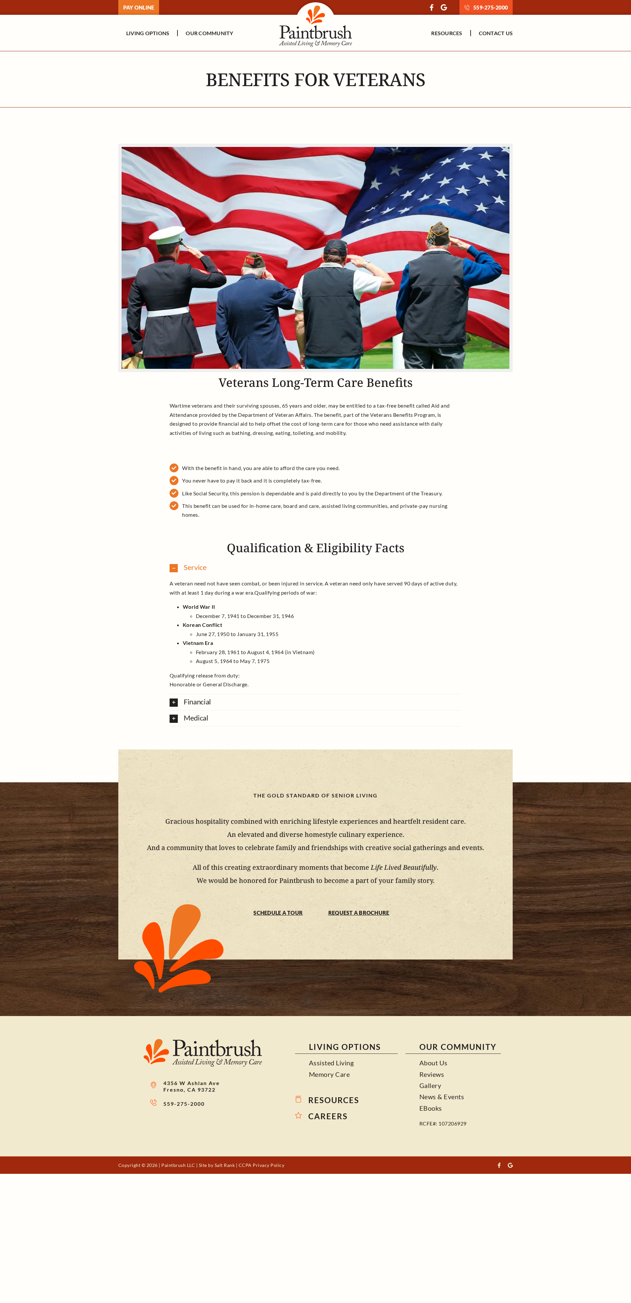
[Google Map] (444, 7)
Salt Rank (225, 1165)
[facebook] (432, 7)
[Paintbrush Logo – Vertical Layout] (315, 5)
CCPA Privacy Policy (262, 1165)
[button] (315, 568)
